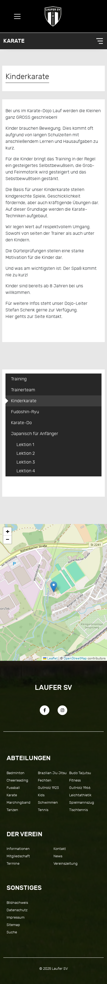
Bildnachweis (17, 903)
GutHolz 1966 (80, 788)
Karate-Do (21, 422)
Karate (13, 41)
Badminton (15, 773)
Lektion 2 (25, 453)
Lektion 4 (25, 470)
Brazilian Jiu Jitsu (52, 773)
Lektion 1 (25, 444)
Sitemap (13, 925)
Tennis (43, 810)
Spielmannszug (81, 802)
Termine (13, 863)
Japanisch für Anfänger (34, 433)
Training (19, 379)
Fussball (13, 788)
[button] (53, 586)
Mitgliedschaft (18, 856)
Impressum (15, 917)
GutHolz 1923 (48, 788)
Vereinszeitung (66, 863)
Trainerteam (23, 389)
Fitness (75, 780)
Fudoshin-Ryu (25, 411)
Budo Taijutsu (80, 773)
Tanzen (12, 810)
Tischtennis (78, 810)
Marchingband (18, 802)
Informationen (18, 849)
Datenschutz (17, 910)
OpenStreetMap (75, 658)
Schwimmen (48, 802)
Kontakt (60, 849)
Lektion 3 (25, 462)
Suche (12, 932)
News (58, 856)
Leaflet (52, 658)
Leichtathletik (80, 795)
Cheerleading (17, 780)
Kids (41, 795)
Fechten (44, 780)
